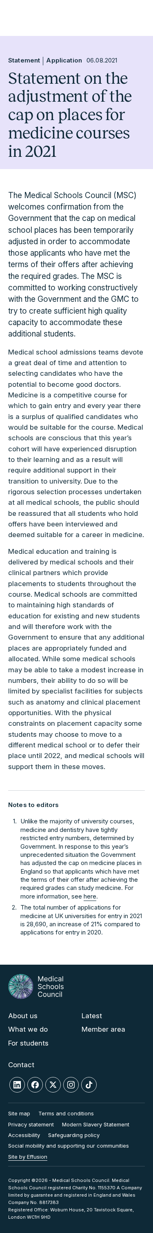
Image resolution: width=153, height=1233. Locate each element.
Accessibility (24, 1135)
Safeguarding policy (74, 1135)
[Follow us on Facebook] (35, 1085)
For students (28, 1043)
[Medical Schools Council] (36, 986)
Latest (92, 1016)
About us (23, 1016)
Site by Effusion (27, 1156)
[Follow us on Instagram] (71, 1085)
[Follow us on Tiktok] (89, 1085)
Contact (21, 1065)
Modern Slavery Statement (95, 1124)
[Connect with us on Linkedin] (17, 1085)
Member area (103, 1029)
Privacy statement (31, 1124)
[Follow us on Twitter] (53, 1085)
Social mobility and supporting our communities (68, 1145)
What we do (28, 1029)
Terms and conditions (66, 1113)
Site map (19, 1113)
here (90, 896)
